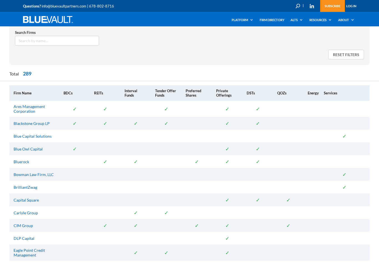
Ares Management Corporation (29, 109)
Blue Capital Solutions (33, 136)
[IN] (311, 6)
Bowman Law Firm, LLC (34, 174)
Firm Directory (272, 20)
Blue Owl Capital (28, 149)
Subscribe (332, 5)
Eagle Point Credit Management (29, 252)
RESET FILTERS (346, 54)
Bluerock (21, 161)
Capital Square (26, 200)
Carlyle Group (26, 212)
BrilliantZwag (25, 187)
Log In (351, 5)
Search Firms (25, 32)
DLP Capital (24, 238)
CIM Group (23, 225)
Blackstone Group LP (32, 123)
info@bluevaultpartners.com (64, 6)
